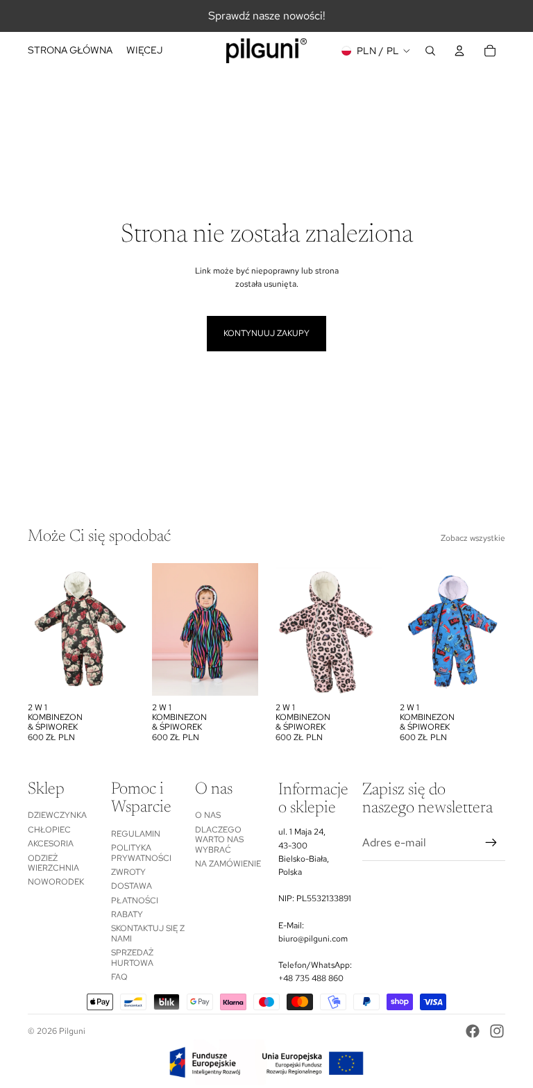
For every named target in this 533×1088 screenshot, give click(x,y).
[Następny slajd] (122, 629)
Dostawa (131, 886)
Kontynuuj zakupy (266, 333)
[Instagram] (497, 1031)
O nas (208, 815)
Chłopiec (49, 829)
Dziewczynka (57, 815)
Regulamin (135, 833)
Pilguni (72, 1031)
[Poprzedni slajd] (38, 629)
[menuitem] (144, 50)
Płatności (134, 900)
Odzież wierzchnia (53, 863)
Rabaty (127, 914)
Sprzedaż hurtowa (132, 957)
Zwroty (128, 872)
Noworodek (56, 881)
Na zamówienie (228, 863)
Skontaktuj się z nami (148, 933)
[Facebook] (472, 1031)
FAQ (119, 976)
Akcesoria (51, 843)
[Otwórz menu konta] (459, 50)
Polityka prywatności (141, 852)
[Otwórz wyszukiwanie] (430, 50)
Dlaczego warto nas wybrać (219, 839)
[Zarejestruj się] (491, 843)
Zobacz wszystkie (473, 538)
